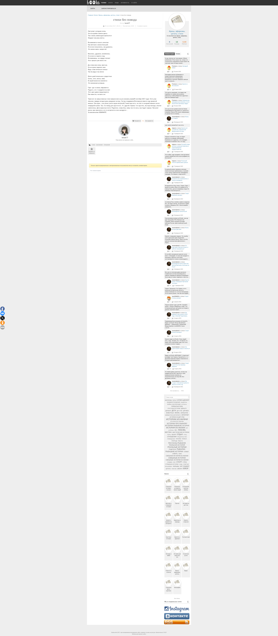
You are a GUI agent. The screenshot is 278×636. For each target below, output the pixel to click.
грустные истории (174, 408)
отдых (180, 434)
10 (170, 285)
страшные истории (171, 464)
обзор (173, 434)
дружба (186, 410)
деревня (168, 410)
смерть (175, 453)
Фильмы (176, 466)
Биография (177, 587)
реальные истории (177, 447)
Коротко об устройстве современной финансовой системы (179, 129)
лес (175, 430)
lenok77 (125, 138)
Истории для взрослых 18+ (177, 555)
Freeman (174, 66)
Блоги (110, 2)
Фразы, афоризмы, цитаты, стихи (109, 15)
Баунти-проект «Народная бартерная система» (180, 281)
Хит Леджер (184, 466)
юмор (185, 468)
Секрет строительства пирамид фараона (180, 365)
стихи (93, 144)
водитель (184, 402)
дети (174, 410)
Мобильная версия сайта (139, 634)
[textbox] (177, 397)
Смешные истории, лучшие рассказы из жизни (168, 490)
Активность (125, 2)
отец (185, 434)
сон (174, 462)
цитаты (168, 468)
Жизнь (177, 413)
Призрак (178, 438)
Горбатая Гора (177, 406)
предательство (182, 436)
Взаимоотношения (173, 402)
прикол (184, 438)
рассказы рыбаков (177, 443)
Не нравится (149, 121)
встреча (184, 404)
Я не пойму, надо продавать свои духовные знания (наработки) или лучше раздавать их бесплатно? (177, 156)
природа (174, 441)
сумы (180, 464)
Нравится (138, 121)
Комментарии (169, 54)
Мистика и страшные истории (168, 505)
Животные (170, 413)
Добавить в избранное (92, 152)
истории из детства (177, 417)
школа (179, 468)
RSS (182, 390)
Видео (186, 570)
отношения (107, 144)
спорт (179, 462)
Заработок (184, 413)
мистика (168, 432)
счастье (186, 464)
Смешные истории (177, 458)
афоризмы (168, 400)
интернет (185, 415)
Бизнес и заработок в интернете (168, 522)
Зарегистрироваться (108, 8)
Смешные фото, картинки (168, 589)
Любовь (182, 430)
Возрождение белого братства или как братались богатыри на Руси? (180, 265)
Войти (93, 8)
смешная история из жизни (177, 456)
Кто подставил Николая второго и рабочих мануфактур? (180, 247)
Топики (103, 2)
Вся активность (174, 390)
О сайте (134, 2)
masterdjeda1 (176, 116)
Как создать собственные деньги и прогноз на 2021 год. (180, 383)
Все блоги (177, 598)
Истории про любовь (177, 421)
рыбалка (181, 449)
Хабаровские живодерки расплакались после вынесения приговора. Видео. (180, 102)
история (185, 425)
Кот (187, 428)
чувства (174, 468)
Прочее (177, 503)
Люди (117, 2)
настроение (99, 144)
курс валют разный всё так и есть (174, 125)
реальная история (177, 445)
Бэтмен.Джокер (183, 400)
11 (170, 89)
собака (169, 462)
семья (186, 451)
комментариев (142, 26)
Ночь (169, 434)
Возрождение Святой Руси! (179, 211)
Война (169, 404)
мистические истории (180, 432)
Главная (90, 15)
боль (174, 400)
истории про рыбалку (177, 423)
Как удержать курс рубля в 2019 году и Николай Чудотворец (179, 314)
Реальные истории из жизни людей (177, 488)
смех (180, 453)
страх (185, 462)
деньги (183, 408)
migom (174, 128)
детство (179, 410)
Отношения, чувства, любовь (186, 488)
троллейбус (168, 466)
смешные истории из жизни (177, 460)
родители (172, 449)
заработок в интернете (173, 415)
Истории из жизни (177, 419)
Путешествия (186, 537)
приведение (171, 438)
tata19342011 (176, 296)
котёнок (171, 430)
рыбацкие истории (174, 451)
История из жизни (175, 428)
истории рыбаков (173, 425)
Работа (180, 441)
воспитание (176, 404)
